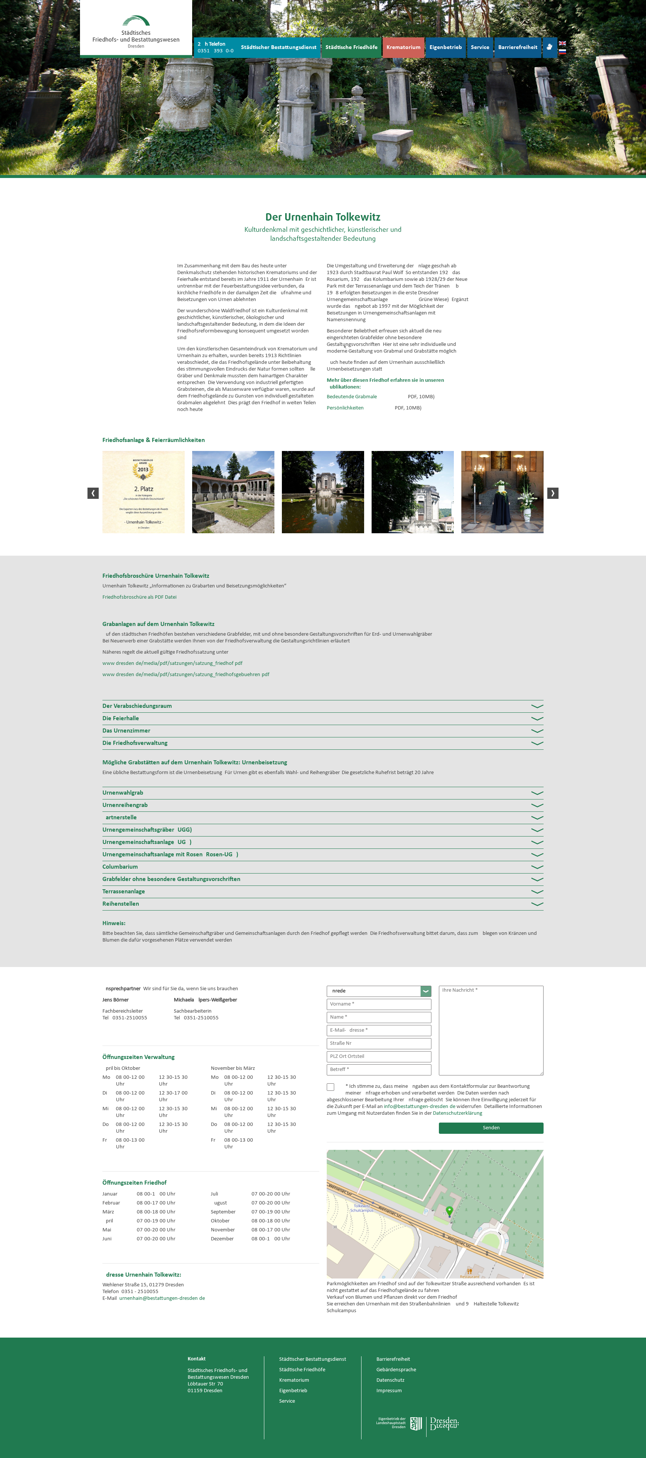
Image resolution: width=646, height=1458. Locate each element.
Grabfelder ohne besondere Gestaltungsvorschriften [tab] (171, 879)
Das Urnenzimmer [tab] (126, 731)
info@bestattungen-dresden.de (419, 1106)
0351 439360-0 (216, 51)
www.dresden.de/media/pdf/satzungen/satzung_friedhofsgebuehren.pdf (186, 675)
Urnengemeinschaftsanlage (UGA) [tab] (146, 842)
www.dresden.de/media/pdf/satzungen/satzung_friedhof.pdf (172, 663)
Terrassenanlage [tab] (123, 891)
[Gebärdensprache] (550, 47)
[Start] (136, 29)
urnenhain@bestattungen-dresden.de (162, 1298)
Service (480, 47)
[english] (562, 43)
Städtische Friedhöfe (352, 47)
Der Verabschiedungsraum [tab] (137, 706)
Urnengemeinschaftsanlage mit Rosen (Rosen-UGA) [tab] (170, 854)
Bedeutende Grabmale (352, 397)
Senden (491, 1128)
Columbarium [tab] (120, 867)
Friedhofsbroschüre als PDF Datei (139, 597)
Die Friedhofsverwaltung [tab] (134, 743)
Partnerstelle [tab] (119, 817)
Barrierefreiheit (518, 47)
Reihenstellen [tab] (120, 904)
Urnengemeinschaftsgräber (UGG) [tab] (147, 830)
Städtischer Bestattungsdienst (279, 47)
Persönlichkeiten (345, 408)
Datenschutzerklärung (457, 1113)
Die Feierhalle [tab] (120, 718)
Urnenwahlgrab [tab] (122, 793)
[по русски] (562, 52)
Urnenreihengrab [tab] (125, 805)
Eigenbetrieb (446, 47)
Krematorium (404, 47)
